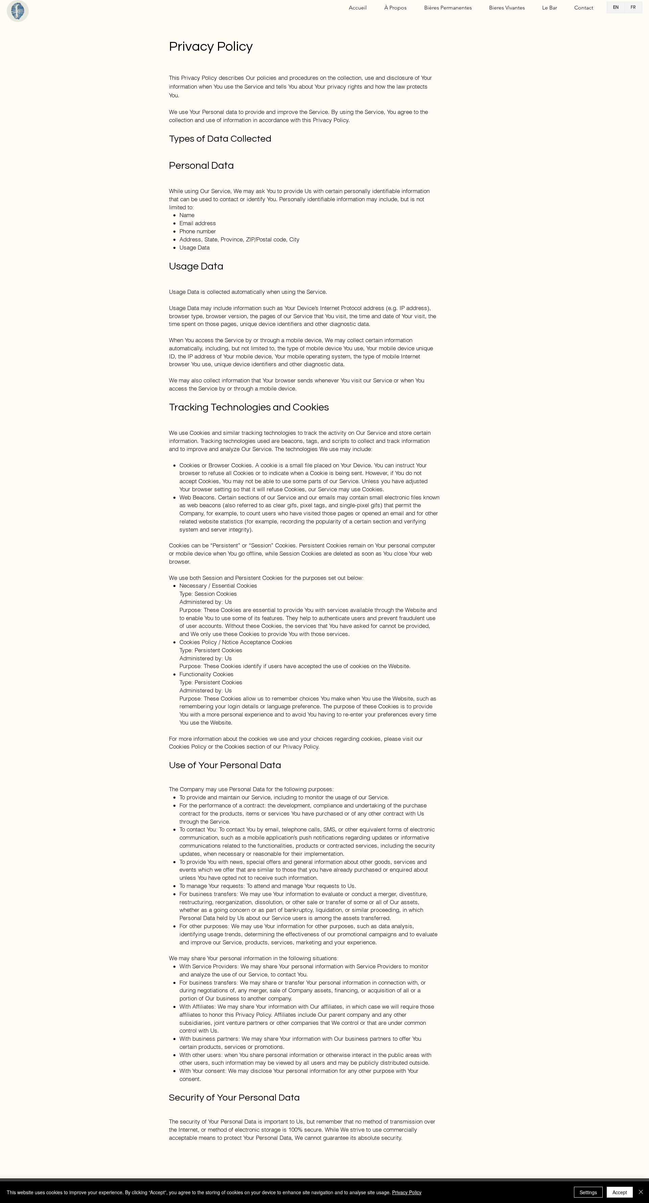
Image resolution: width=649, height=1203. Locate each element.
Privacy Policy (407, 1192)
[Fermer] (641, 1192)
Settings (588, 1192)
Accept (619, 1192)
